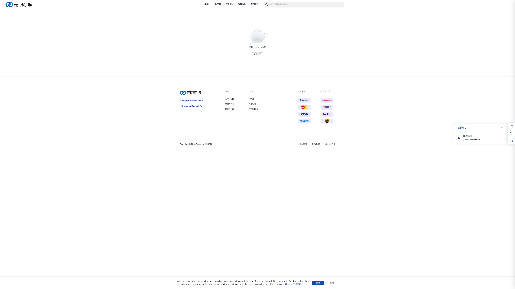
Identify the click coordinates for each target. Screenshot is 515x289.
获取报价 (254, 109)
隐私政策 (303, 144)
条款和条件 (316, 144)
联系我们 (229, 109)
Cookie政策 (330, 144)
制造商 (252, 104)
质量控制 (229, 104)
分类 (251, 99)
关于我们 (229, 99)
